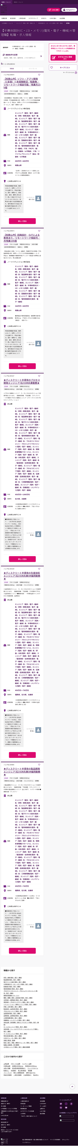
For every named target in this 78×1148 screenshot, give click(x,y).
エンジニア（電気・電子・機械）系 (25, 23)
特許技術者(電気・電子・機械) (13, 1036)
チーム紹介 (43, 1106)
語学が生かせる (30, 1073)
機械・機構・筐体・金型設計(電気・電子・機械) (18, 998)
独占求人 (36, 1075)
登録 (55, 10)
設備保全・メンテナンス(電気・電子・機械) (17, 1020)
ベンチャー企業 (26, 1064)
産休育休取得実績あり (18, 1068)
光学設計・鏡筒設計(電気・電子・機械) (15, 1000)
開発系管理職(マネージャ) (11, 995)
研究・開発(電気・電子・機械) (13, 977)
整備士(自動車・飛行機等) (11, 1045)
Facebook (71, 1103)
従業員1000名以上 (17, 1066)
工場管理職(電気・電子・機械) (13, 1018)
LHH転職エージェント (7, 23)
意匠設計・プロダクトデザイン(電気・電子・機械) (19, 1002)
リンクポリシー (26, 1142)
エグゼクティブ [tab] (33, 18)
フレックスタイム (32, 1068)
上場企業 (6, 1064)
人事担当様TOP (24, 1101)
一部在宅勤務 (17, 1075)
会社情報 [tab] (62, 18)
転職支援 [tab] (4, 18)
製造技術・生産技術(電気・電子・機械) (15, 1009)
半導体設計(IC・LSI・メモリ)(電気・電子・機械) (50, 23)
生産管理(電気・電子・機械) (12, 1013)
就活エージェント (18, 2)
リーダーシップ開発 (26, 1106)
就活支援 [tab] (13, 18)
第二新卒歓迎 (22, 1070)
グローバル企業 (15, 1064)
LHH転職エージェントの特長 (9, 1108)
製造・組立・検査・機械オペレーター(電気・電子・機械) (21, 1043)
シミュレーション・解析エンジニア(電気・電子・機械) (20, 1004)
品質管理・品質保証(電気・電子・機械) (15, 1016)
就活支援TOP (4, 1122)
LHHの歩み (43, 1103)
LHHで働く (43, 1111)
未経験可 (13, 1070)
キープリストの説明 (76, 72)
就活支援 (3, 1119)
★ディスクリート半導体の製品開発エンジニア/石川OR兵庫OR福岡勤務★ (22, 771)
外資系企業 (7, 1066)
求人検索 (3, 1106)
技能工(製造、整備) (9, 1040)
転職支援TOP (4, 1101)
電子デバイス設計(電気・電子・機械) (15, 982)
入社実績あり (27, 1075)
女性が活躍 (7, 1068)
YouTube (66, 1107)
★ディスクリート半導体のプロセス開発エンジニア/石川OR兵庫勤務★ (22, 381)
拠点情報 (42, 1113)
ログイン (70, 10)
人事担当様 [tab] (22, 18)
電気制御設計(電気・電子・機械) (13, 989)
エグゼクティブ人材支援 (27, 1111)
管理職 (67, 23)
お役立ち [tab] (43, 18)
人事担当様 (23, 1098)
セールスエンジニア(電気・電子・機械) (15, 1027)
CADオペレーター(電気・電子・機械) (15, 1038)
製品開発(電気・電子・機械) (12, 980)
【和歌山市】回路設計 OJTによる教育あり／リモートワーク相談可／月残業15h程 (22, 237)
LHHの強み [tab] (53, 18)
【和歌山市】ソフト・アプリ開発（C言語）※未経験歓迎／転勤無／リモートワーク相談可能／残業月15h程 (22, 83)
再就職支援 (23, 1108)
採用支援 (22, 1103)
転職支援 (3, 1098)
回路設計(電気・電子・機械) (12, 986)
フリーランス (8, 1073)
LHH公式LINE (4, 1115)
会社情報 (42, 1098)
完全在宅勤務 (8, 1075)
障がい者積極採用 (19, 1073)
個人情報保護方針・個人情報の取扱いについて (35, 1139)
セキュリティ (65, 1139)
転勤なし (6, 1070)
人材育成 (22, 1113)
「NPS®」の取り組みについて (28, 1116)
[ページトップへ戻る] (72, 1086)
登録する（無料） (6, 1103)
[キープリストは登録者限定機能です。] (39, 74)
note (66, 1103)
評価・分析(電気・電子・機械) (13, 1007)
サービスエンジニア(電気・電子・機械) (15, 1034)
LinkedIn (60, 1107)
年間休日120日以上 (31, 1066)
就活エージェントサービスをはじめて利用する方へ (9, 1131)
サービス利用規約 (55, 1139)
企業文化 (42, 1108)
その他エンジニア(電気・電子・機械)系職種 (17, 1047)
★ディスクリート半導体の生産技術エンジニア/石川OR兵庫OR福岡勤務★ (22, 575)
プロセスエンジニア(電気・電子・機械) (15, 1011)
